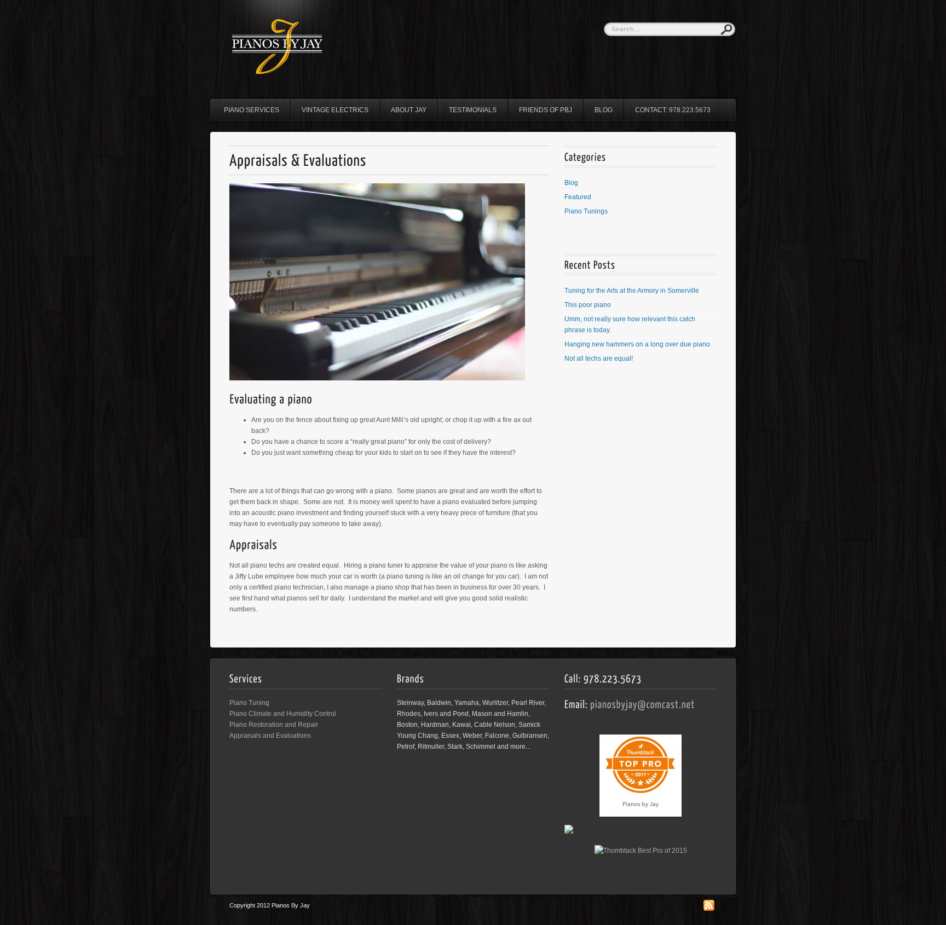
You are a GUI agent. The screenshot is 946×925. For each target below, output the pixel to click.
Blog (604, 110)
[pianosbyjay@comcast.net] (642, 703)
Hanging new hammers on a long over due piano (637, 344)
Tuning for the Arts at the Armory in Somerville (631, 290)
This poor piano (587, 305)
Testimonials (473, 110)
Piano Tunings (586, 211)
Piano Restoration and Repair (273, 725)
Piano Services (251, 110)
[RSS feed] (708, 908)
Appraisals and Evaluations (270, 735)
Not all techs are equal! (598, 358)
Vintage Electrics (335, 110)
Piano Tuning (249, 703)
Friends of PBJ (545, 110)
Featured (577, 197)
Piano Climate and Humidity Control (282, 714)
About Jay (408, 110)
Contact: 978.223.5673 (673, 110)
